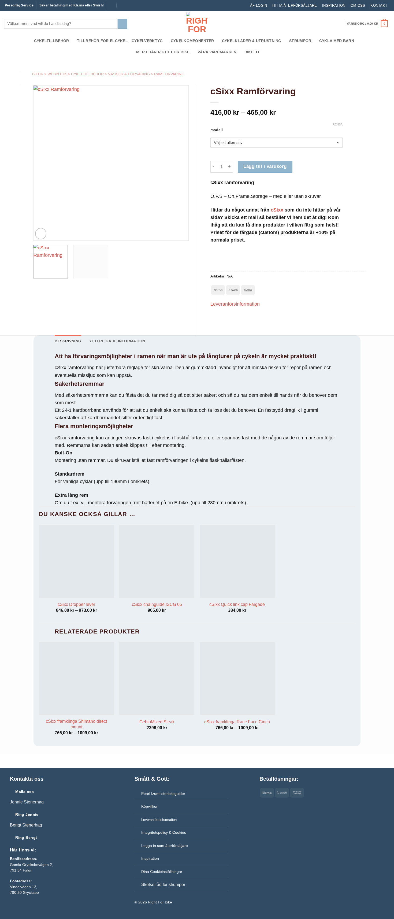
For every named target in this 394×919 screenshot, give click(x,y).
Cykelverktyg (147, 41)
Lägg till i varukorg (265, 166)
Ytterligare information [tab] (117, 341)
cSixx (277, 210)
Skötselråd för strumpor (163, 884)
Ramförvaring (169, 74)
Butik (37, 74)
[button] (367, 24)
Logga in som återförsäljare (164, 845)
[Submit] (122, 24)
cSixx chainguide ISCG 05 (157, 604)
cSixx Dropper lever (76, 604)
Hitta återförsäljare (294, 5)
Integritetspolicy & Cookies (163, 832)
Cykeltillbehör (51, 41)
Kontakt (378, 5)
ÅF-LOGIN (258, 5)
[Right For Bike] (197, 23)
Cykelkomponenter (192, 41)
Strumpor (300, 41)
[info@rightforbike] (111, 5)
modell (216, 130)
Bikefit (252, 52)
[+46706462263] (122, 5)
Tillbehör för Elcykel (102, 41)
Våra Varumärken (217, 52)
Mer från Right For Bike (162, 52)
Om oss (358, 5)
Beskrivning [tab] (68, 341)
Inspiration (333, 5)
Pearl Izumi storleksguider (163, 793)
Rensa (338, 124)
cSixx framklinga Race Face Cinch (237, 722)
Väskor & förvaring (129, 74)
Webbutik (57, 74)
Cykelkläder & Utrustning (251, 41)
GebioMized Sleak (156, 722)
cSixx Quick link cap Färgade (237, 604)
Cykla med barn (336, 41)
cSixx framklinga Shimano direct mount (76, 724)
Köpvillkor (149, 806)
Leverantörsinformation (235, 304)
